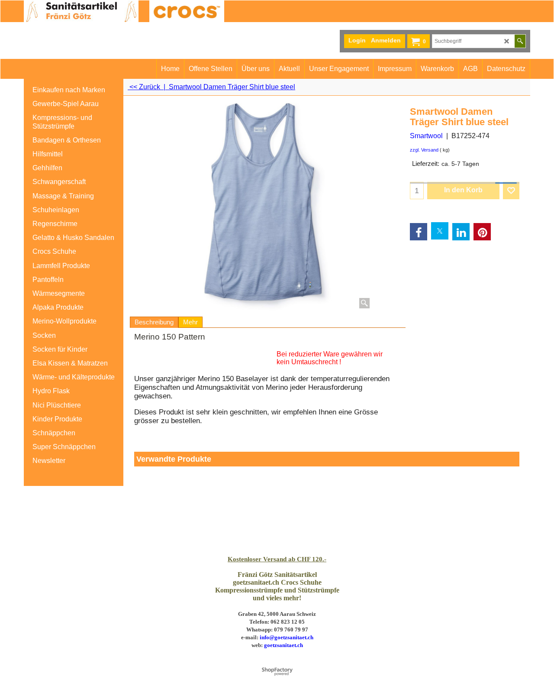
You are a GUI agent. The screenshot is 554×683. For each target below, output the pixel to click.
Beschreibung (154, 322)
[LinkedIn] (461, 231)
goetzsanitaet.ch (283, 645)
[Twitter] (439, 231)
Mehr (190, 322)
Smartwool (426, 135)
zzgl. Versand (424, 149)
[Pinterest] (482, 231)
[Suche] (520, 41)
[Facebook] (418, 231)
